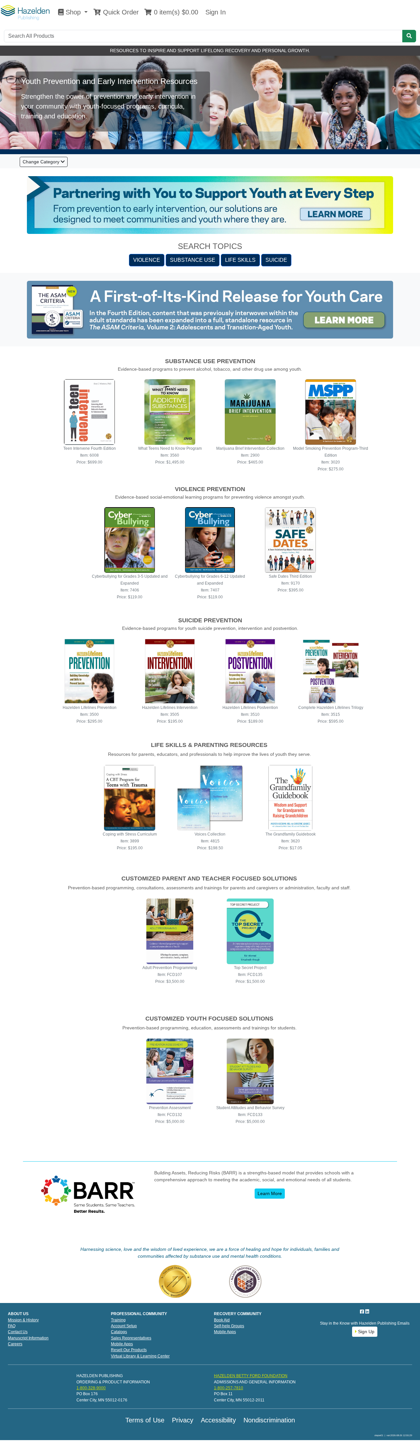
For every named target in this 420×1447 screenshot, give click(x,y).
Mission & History (23, 1320)
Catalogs (119, 1332)
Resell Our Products (129, 1350)
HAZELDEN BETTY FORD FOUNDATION (250, 1376)
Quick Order (120, 12)
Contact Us (18, 1332)
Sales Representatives (131, 1338)
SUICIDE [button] (276, 260)
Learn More (270, 1193)
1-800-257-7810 (228, 1388)
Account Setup (124, 1326)
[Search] (409, 36)
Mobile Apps (122, 1344)
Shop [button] (73, 12)
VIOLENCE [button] (146, 260)
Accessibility (218, 1420)
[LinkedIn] (367, 1311)
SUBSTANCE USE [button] (192, 260)
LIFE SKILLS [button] (240, 260)
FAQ (11, 1326)
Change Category (42, 161)
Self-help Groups (229, 1326)
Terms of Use (144, 1420)
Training (118, 1320)
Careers (15, 1344)
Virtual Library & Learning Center (140, 1356)
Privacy (182, 1420)
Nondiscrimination (269, 1420)
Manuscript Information (28, 1338)
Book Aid (222, 1320)
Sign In (214, 12)
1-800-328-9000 (91, 1388)
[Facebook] (362, 1311)
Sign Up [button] (365, 1331)
